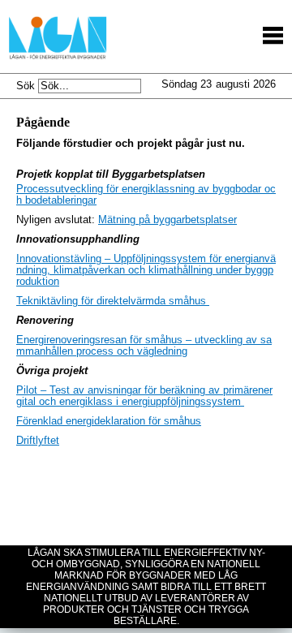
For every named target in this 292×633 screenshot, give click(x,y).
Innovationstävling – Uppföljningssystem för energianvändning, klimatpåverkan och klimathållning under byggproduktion (146, 270)
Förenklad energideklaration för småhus (108, 421)
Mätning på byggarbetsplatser (167, 220)
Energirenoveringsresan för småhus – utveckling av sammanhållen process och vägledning (144, 345)
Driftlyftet (37, 440)
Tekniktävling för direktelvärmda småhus (112, 301)
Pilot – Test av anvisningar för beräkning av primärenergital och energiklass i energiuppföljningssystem (144, 396)
